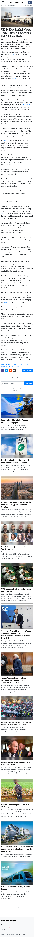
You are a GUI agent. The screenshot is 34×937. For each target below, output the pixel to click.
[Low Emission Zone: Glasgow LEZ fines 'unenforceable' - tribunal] (17, 446)
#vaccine (11, 366)
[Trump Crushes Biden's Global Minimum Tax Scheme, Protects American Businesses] (17, 664)
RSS (4, 929)
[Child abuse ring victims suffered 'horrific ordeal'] (17, 532)
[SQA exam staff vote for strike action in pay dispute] (17, 575)
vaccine (6, 302)
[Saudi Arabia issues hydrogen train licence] (17, 872)
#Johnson (4, 366)
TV (2, 925)
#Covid (17, 366)
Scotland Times (17, 2)
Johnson (7, 140)
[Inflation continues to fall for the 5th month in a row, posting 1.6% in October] (17, 488)
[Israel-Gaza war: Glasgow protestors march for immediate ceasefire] (17, 708)
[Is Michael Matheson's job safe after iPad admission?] (17, 748)
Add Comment (27, 370)
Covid (14, 54)
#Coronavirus (16, 364)
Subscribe (29, 383)
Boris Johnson (26, 105)
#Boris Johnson (6, 364)
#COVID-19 (24, 364)
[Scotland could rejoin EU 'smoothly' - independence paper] (17, 406)
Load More (17, 907)
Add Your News (5, 927)
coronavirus (15, 78)
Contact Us (22, 934)
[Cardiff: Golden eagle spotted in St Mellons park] (17, 790)
